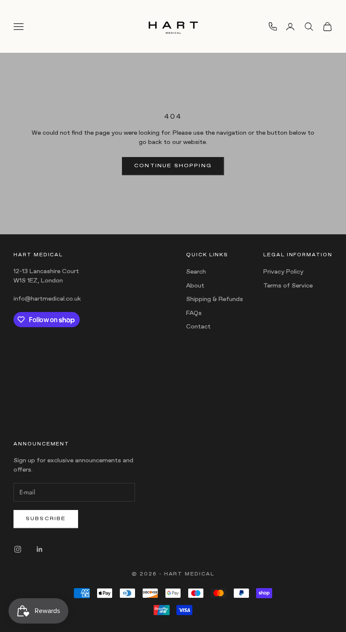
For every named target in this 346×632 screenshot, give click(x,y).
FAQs (194, 313)
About (195, 286)
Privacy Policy (283, 272)
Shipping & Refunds (214, 299)
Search (196, 272)
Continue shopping (173, 166)
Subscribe (46, 518)
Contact (198, 327)
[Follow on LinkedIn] (39, 549)
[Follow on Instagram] (18, 549)
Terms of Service (288, 286)
